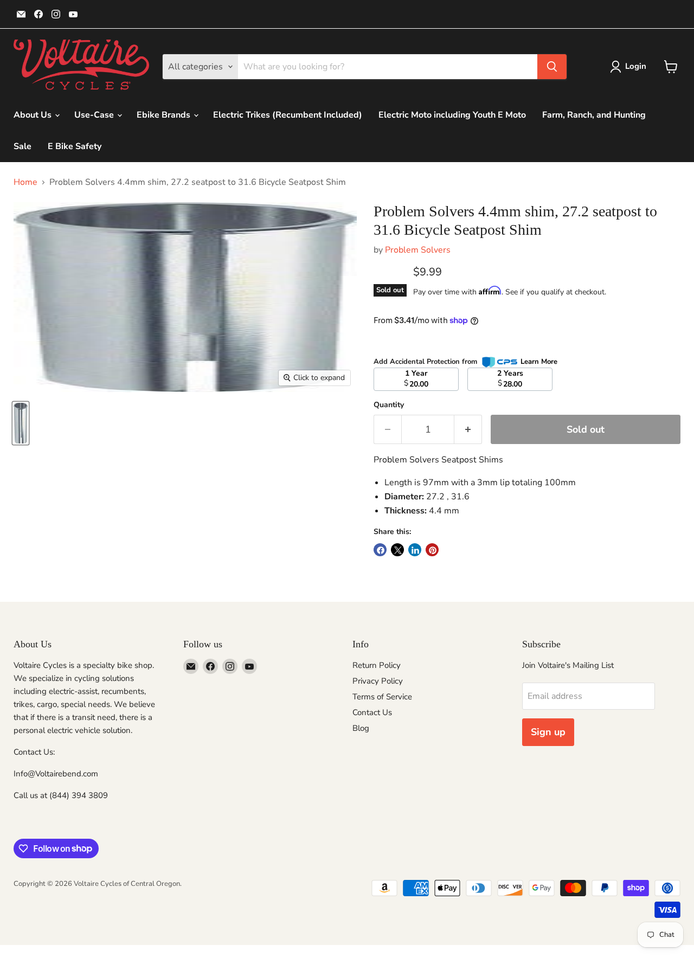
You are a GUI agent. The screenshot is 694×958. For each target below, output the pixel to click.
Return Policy (376, 665)
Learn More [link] (538, 362)
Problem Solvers (418, 250)
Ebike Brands (164, 115)
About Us (34, 115)
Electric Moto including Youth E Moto (452, 115)
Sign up (548, 731)
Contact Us (372, 712)
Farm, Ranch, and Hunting (594, 115)
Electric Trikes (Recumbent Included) (287, 115)
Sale (22, 146)
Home (25, 182)
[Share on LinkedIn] (414, 549)
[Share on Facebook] (380, 549)
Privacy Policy (377, 681)
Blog (360, 728)
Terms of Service (382, 696)
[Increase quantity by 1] (468, 430)
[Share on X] (397, 549)
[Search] (552, 66)
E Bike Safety (74, 146)
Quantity (389, 405)
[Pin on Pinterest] (432, 549)
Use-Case (95, 115)
